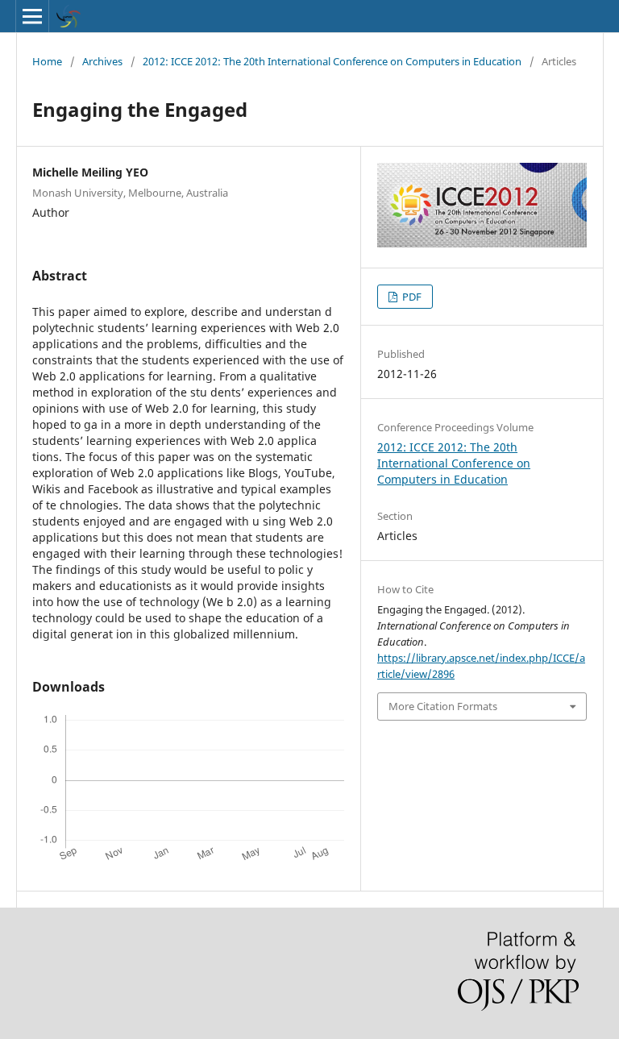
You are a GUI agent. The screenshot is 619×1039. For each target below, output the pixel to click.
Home (47, 61)
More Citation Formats (442, 706)
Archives (102, 61)
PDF (411, 296)
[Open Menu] (32, 16)
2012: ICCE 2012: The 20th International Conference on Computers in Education (332, 61)
